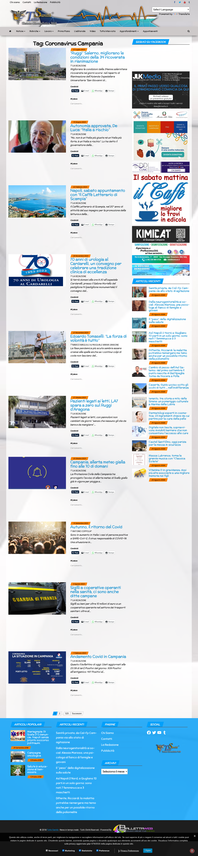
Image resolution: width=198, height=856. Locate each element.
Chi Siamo (107, 733)
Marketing (70, 850)
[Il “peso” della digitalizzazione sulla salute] (139, 322)
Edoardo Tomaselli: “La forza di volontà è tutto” (98, 338)
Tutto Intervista (107, 31)
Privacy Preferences (129, 850)
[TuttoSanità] (10, 31)
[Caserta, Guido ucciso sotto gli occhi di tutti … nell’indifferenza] (139, 388)
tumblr (189, 2)
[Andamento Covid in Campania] (37, 667)
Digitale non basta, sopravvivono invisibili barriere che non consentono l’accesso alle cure (168, 430)
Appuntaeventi (150, 31)
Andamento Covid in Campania (98, 656)
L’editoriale (79, 31)
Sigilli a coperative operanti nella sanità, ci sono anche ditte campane (95, 591)
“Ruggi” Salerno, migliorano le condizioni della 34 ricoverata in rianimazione (97, 57)
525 (67, 713)
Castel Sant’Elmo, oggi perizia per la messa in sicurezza (167, 443)
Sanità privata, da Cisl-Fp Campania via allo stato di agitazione (169, 289)
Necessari (53, 850)
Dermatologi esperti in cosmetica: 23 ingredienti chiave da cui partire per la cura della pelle (169, 415)
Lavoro (48, 31)
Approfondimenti (128, 31)
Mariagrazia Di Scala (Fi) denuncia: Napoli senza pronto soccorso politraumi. (38, 737)
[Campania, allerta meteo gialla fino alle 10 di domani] (37, 473)
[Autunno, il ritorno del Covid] (37, 537)
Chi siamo (15, 2)
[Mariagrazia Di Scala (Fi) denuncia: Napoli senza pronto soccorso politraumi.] (18, 735)
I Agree (148, 850)
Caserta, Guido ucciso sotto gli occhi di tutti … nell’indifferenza (169, 386)
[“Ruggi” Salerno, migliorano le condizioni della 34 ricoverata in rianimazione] (37, 64)
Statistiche (87, 850)
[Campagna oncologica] (18, 756)
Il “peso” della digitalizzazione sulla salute (167, 320)
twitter (179, 2)
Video (93, 31)
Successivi (77, 713)
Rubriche (34, 31)
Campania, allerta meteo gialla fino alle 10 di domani (97, 464)
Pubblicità (55, 2)
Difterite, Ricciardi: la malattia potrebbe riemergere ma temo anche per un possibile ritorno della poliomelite (168, 354)
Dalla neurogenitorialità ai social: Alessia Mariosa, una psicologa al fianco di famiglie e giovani (169, 306)
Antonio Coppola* (82, 531)
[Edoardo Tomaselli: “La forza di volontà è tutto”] (37, 347)
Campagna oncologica (34, 754)
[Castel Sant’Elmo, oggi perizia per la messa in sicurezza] (139, 445)
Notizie (20, 31)
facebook (175, 2)
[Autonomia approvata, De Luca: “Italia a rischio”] (37, 136)
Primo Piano (64, 31)
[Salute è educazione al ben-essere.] (18, 770)
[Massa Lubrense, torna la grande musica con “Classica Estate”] (139, 459)
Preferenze (104, 850)
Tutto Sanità (52, 830)
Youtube (184, 2)
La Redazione (40, 2)
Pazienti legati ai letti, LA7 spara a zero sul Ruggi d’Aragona (94, 405)
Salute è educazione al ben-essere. (37, 769)
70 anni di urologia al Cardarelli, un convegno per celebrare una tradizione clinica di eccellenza (95, 265)
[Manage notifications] (192, 850)
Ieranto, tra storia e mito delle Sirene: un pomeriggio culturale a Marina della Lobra (168, 401)
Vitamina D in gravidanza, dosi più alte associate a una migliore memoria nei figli (169, 472)
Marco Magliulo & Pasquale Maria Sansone (95, 345)
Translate (184, 14)
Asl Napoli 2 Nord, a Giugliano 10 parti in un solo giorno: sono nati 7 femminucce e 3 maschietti (168, 337)
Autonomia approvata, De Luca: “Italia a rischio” (93, 128)
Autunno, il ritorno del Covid (96, 527)
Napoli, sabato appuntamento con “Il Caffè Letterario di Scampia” (97, 194)
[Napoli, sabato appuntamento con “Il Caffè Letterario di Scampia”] (37, 201)
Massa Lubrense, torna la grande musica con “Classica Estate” (167, 458)
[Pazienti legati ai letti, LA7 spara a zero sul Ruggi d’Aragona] (37, 412)
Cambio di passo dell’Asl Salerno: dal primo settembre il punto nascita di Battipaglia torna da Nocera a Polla (166, 371)
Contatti (27, 2)
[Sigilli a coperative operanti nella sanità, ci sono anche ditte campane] (37, 598)
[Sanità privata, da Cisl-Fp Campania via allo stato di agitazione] (139, 292)
